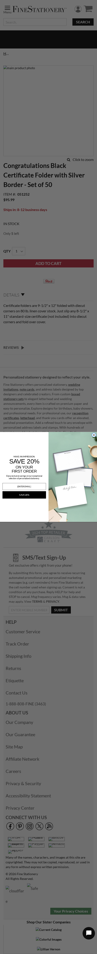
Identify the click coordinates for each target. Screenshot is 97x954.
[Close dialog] (94, 435)
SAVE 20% (24, 495)
